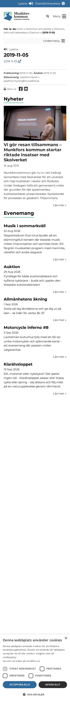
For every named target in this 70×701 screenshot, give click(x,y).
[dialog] (35, 667)
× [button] (65, 638)
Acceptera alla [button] (20, 684)
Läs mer (59, 259)
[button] (35, 694)
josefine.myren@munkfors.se (21, 80)
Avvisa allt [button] (52, 684)
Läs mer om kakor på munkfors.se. (22, 661)
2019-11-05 (10, 61)
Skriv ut (11, 88)
